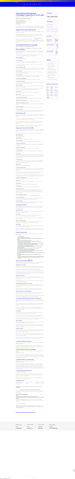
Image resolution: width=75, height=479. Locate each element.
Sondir (32, 443)
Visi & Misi (33, 4)
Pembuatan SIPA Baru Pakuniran (20, 20)
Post (36, 4)
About (27, 4)
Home (24, 4)
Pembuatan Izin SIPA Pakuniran (51, 66)
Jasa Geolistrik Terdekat (56, 40)
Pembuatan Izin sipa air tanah (51, 77)
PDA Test (32, 441)
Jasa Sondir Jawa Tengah (57, 52)
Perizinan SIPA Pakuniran (51, 63)
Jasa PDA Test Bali (57, 45)
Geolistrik (32, 440)
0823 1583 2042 (52, 16)
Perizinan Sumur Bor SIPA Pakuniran (52, 69)
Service (30, 4)
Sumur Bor (32, 444)
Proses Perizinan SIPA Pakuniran (20, 23)
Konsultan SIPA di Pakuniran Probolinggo (21, 21)
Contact (39, 4)
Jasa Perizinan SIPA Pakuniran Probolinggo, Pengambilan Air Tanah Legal (31, 386)
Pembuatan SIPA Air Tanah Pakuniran (21, 22)
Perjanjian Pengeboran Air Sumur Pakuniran (52, 76)
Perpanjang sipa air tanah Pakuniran (52, 72)
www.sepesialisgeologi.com (31, 476)
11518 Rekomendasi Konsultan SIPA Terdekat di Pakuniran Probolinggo (20, 383)
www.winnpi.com (35, 477)
